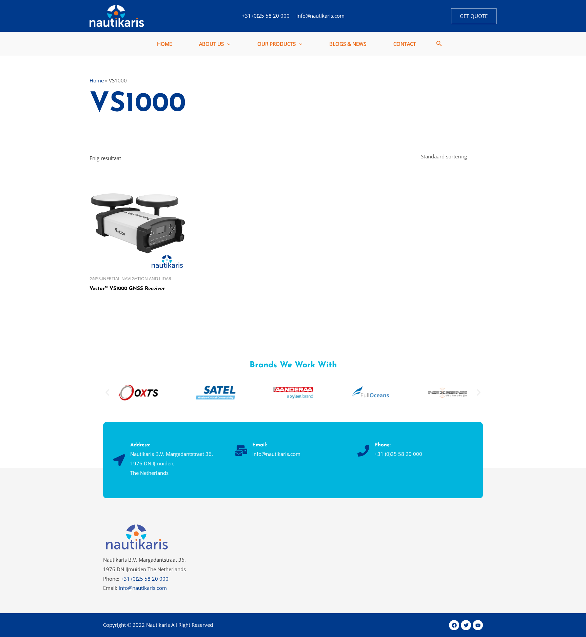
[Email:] (241, 451)
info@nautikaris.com (320, 15)
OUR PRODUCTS (276, 43)
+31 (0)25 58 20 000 (266, 15)
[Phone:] (363, 451)
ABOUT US (211, 43)
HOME (164, 43)
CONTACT (404, 43)
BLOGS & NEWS (347, 43)
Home (97, 80)
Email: (259, 445)
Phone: (382, 445)
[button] (473, 16)
